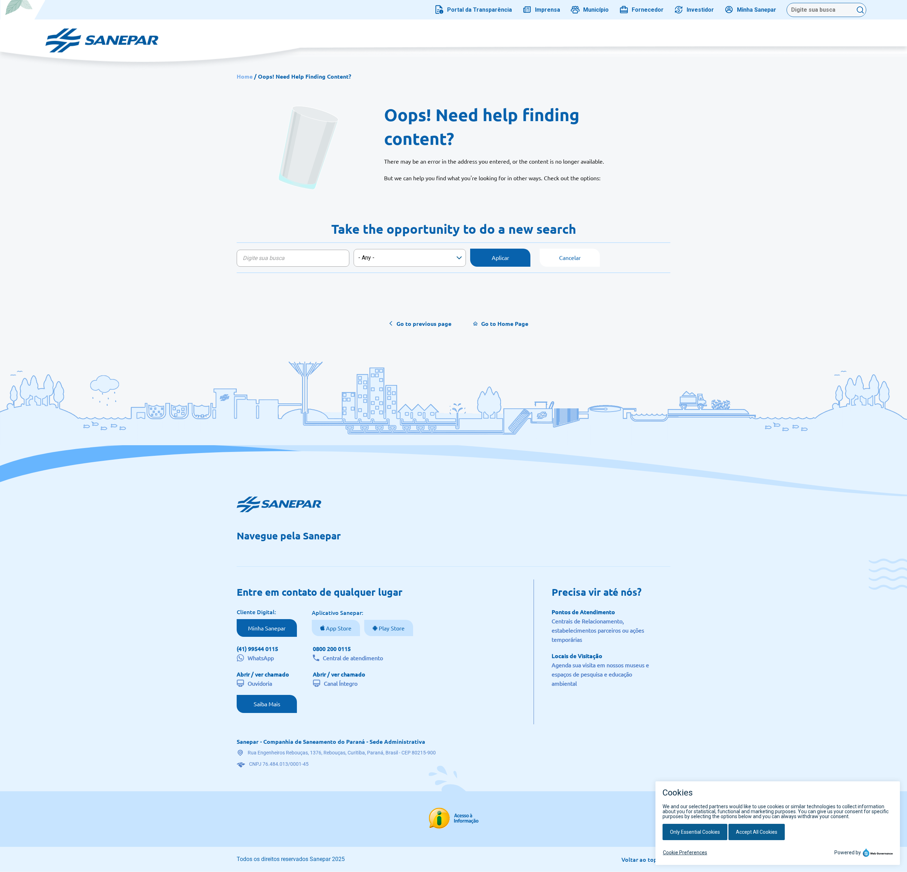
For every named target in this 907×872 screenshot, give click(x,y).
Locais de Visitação (577, 655)
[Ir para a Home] (102, 36)
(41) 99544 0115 (257, 648)
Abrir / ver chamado (263, 674)
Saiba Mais (267, 703)
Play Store (391, 628)
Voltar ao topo (641, 859)
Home (245, 76)
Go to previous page (423, 323)
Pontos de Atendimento (583, 612)
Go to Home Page (504, 323)
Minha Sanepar (267, 628)
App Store (338, 628)
